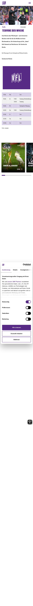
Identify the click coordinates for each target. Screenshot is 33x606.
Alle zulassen (16, 327)
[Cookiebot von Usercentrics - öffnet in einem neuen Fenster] (23, 265)
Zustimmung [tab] (6, 270)
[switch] (28, 307)
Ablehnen (16, 339)
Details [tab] (15, 270)
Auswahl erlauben (16, 333)
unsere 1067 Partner (14, 281)
